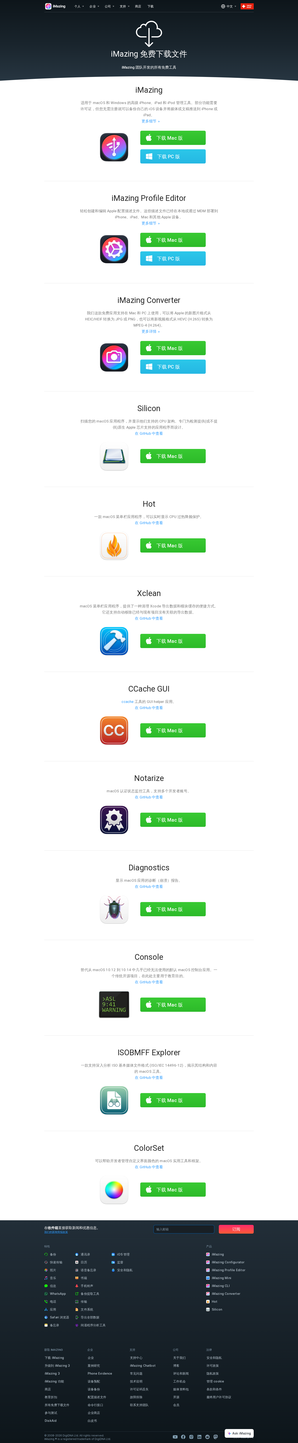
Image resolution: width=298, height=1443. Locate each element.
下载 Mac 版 (169, 138)
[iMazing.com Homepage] (54, 6)
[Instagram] (191, 1437)
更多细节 (149, 121)
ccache (128, 701)
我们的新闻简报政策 (56, 1232)
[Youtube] (175, 1437)
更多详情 (149, 331)
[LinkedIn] (199, 1437)
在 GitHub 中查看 (149, 433)
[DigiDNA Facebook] (183, 1437)
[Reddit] (207, 1437)
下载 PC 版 (168, 156)
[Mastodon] (215, 1437)
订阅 (236, 1229)
